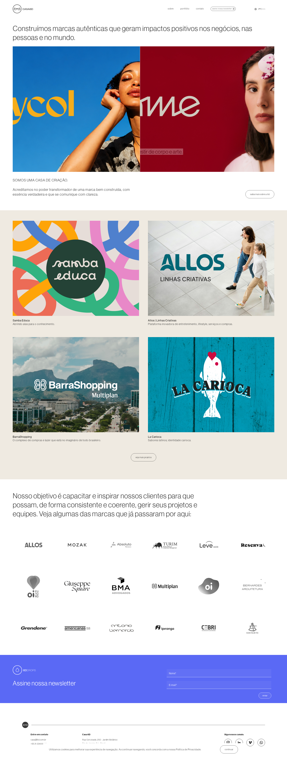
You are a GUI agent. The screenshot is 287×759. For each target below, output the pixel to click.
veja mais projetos (143, 457)
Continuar (229, 749)
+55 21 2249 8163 (39, 743)
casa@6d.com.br (38, 739)
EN (264, 9)
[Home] (23, 8)
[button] (35, 109)
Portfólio (184, 8)
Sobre (171, 8)
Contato (200, 8)
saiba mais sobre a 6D (260, 194)
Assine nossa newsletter (222, 9)
